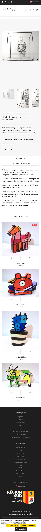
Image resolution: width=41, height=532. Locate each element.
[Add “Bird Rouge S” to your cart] (11, 299)
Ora (20, 465)
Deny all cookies (28, 526)
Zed (20, 477)
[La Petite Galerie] (10, 10)
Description (20, 158)
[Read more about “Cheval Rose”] (11, 258)
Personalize (21, 529)
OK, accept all (12, 526)
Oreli (20, 468)
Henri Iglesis (20, 453)
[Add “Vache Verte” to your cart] (11, 392)
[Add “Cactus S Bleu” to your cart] (11, 351)
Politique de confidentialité (21, 431)
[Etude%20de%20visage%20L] (2, 149)
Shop (20, 425)
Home (3, 113)
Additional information (20, 163)
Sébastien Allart (20, 474)
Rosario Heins (20, 471)
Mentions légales (20, 434)
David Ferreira (20, 447)
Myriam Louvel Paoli (20, 462)
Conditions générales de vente (20, 437)
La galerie (20, 417)
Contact (20, 428)
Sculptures (10, 113)
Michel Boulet (20, 459)
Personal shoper (20, 422)
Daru (20, 450)
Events (20, 419)
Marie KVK (20, 456)
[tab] (20, 158)
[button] (37, 59)
